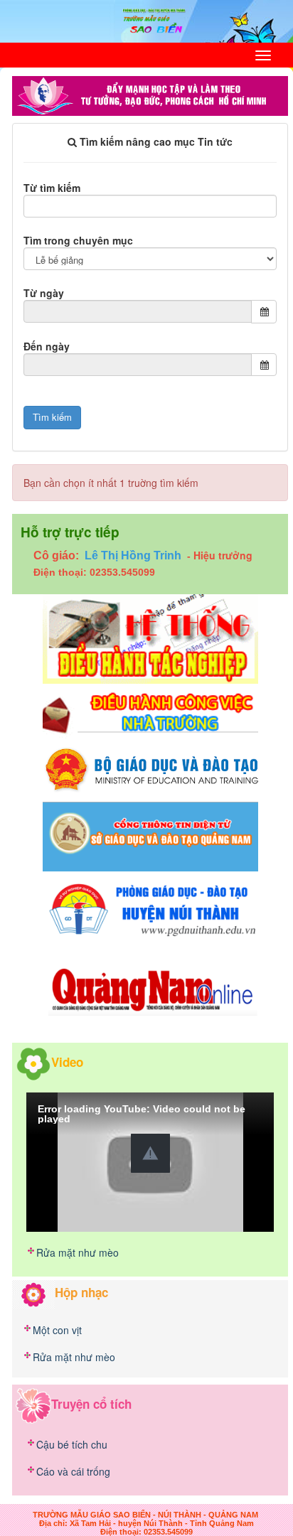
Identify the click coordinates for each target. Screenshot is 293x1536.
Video (67, 1061)
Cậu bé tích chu (71, 1444)
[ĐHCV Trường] (150, 713)
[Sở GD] (150, 835)
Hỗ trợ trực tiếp (70, 532)
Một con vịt (57, 1330)
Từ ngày (43, 293)
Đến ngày (46, 346)
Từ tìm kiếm (51, 188)
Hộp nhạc (81, 1292)
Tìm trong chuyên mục (78, 240)
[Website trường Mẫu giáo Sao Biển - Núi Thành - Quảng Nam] (147, 20)
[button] (150, 1153)
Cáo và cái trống (73, 1471)
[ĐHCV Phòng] (150, 637)
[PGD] (150, 908)
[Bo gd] (150, 769)
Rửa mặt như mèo (77, 1252)
